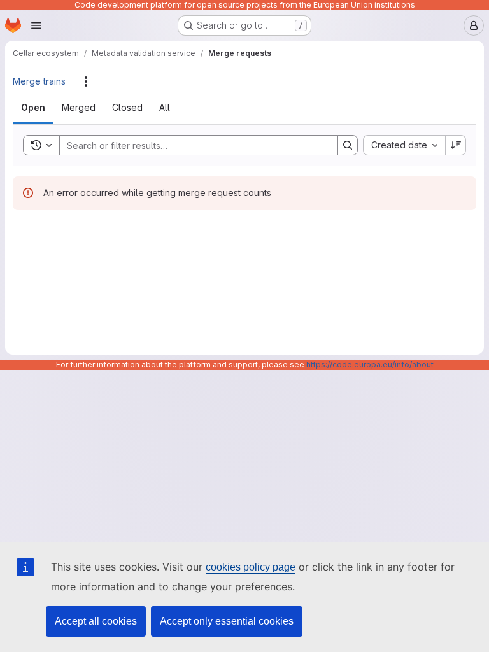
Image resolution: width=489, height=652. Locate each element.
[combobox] (404, 145)
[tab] (33, 108)
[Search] (347, 145)
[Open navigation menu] (36, 25)
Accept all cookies (96, 621)
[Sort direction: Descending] (456, 145)
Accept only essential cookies (227, 621)
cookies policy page (250, 567)
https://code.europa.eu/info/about (370, 364)
